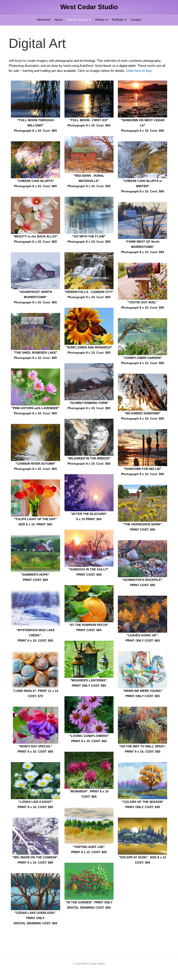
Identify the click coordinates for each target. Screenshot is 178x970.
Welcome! (44, 19)
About (58, 19)
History (100, 19)
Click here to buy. (139, 70)
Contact (136, 19)
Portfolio (117, 19)
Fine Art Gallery (77, 19)
